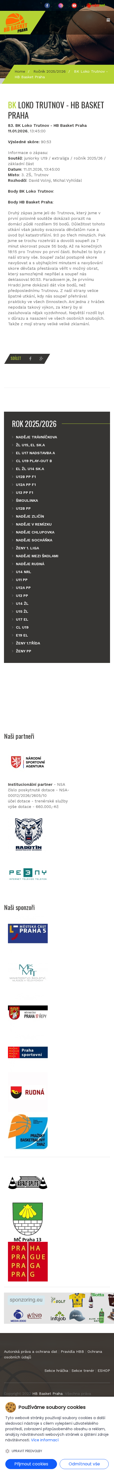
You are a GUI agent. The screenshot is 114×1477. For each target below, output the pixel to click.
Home (20, 71)
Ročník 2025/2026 (49, 71)
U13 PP (22, 595)
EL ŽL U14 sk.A (30, 469)
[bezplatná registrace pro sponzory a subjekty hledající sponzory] (26, 1300)
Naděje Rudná (30, 564)
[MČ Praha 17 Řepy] (28, 1012)
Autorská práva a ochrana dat (30, 1351)
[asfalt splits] (28, 1181)
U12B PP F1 (26, 477)
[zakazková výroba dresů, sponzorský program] (77, 1300)
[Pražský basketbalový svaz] (28, 1131)
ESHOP (104, 1370)
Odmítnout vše (84, 1464)
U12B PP (23, 508)
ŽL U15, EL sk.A (30, 445)
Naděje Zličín (30, 516)
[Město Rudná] (28, 1091)
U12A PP (23, 588)
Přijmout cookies (31, 1464)
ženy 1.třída (28, 643)
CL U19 (22, 627)
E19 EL (22, 635)
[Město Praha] (28, 1261)
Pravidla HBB (72, 1351)
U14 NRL (23, 572)
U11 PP (22, 580)
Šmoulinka (27, 500)
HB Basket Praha (47, 1393)
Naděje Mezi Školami (37, 556)
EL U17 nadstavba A (35, 453)
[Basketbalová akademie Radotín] (28, 834)
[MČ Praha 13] (28, 1221)
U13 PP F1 (24, 492)
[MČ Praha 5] (28, 933)
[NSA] (28, 761)
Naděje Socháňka (34, 540)
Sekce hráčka (56, 1370)
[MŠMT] (28, 972)
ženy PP (23, 651)
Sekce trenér (83, 1370)
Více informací (45, 1440)
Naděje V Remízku (34, 524)
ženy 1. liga (27, 548)
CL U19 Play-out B (34, 461)
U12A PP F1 (26, 484)
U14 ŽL (22, 603)
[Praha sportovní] (28, 1051)
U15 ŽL (22, 611)
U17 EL (22, 619)
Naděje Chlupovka (35, 532)
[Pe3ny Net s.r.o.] (28, 874)
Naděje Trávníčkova (36, 437)
